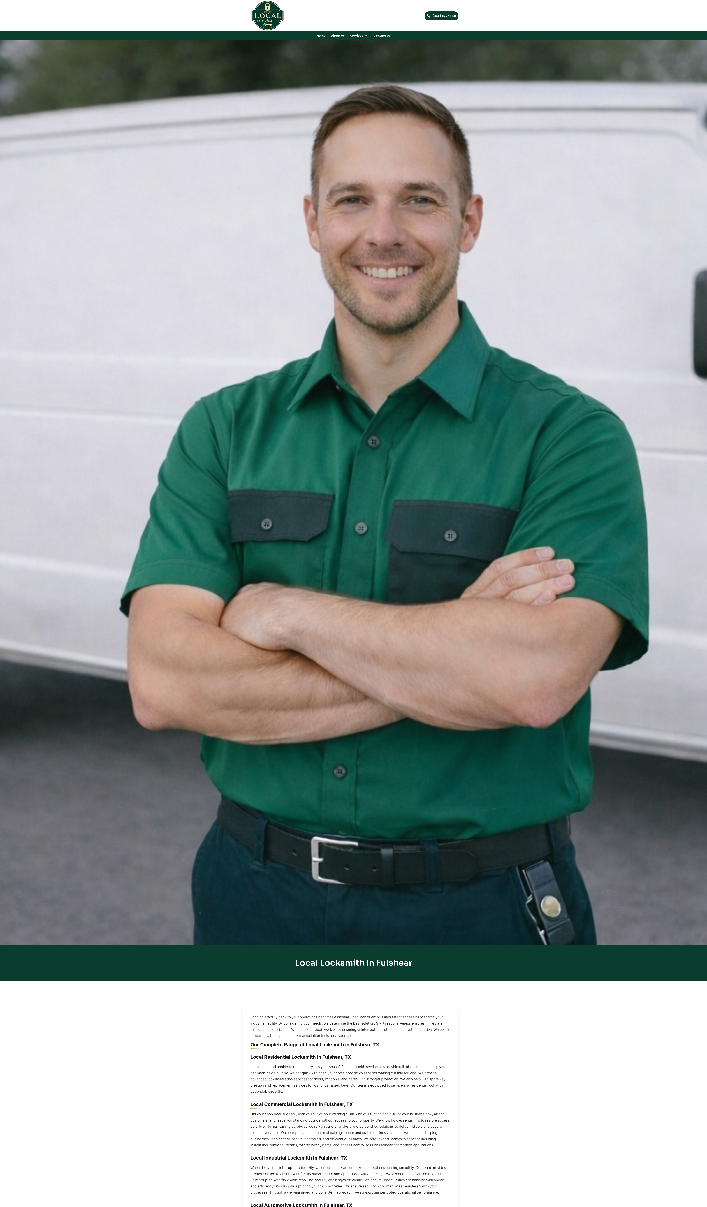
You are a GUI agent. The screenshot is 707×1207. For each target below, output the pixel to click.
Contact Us (382, 36)
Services (356, 36)
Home (321, 36)
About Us (338, 36)
